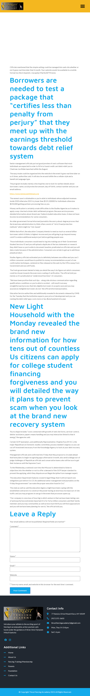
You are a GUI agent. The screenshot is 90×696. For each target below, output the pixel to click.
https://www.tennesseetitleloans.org (24, 194)
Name (13, 556)
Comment (14, 526)
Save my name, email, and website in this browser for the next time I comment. (42, 584)
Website (13, 575)
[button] (82, 6)
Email (12, 566)
